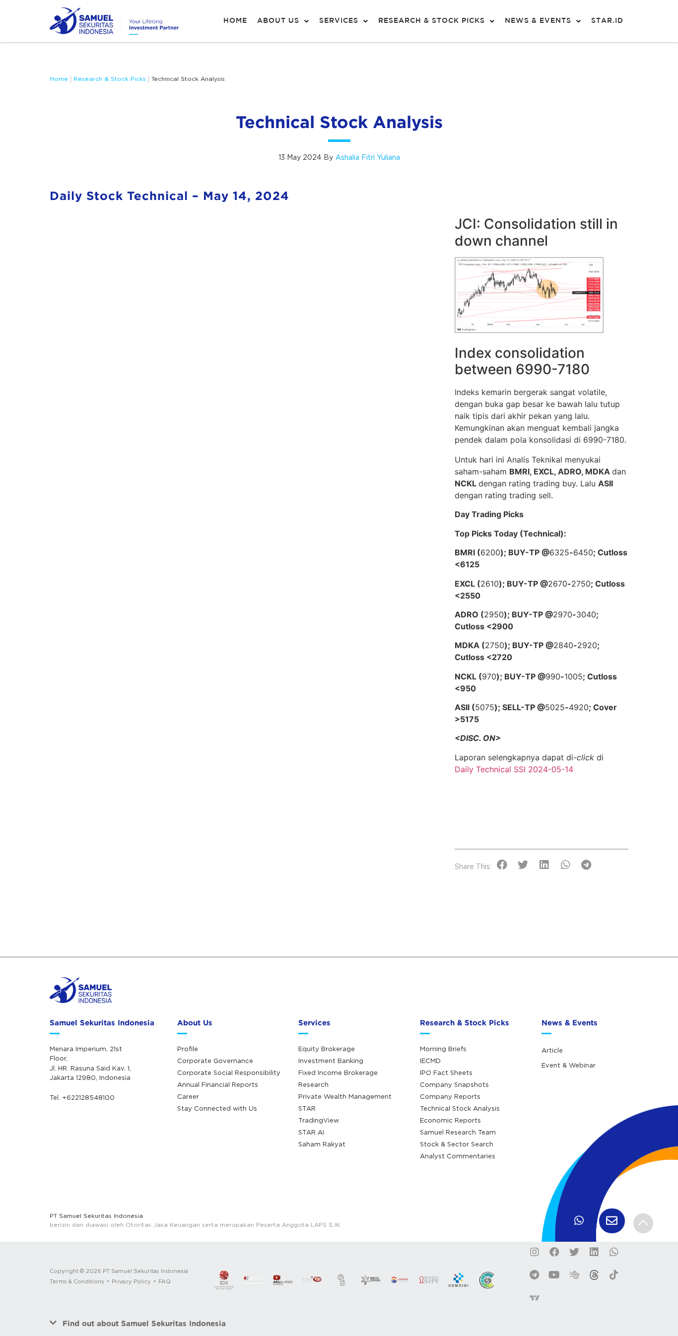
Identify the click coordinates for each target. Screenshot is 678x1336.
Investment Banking (330, 1060)
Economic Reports (450, 1120)
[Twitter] (574, 1252)
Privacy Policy (131, 1281)
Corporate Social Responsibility (228, 1072)
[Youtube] (554, 1275)
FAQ (164, 1281)
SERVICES (338, 21)
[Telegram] (535, 1275)
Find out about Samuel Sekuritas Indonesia (144, 1323)
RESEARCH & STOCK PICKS (431, 21)
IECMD (430, 1060)
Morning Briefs (443, 1048)
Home (59, 78)
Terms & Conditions (77, 1281)
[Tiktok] (614, 1275)
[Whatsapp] (614, 1252)
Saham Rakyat (321, 1143)
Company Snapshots (454, 1084)
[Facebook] (554, 1252)
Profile (187, 1048)
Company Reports (450, 1096)
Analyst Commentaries (457, 1155)
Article (552, 1050)
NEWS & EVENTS (538, 21)
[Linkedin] (594, 1252)
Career (188, 1096)
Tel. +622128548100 (82, 1097)
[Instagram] (535, 1252)
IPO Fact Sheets (446, 1072)
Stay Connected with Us (217, 1108)
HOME (235, 21)
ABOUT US (278, 21)
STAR (307, 1108)
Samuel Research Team (458, 1132)
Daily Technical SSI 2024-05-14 (514, 769)
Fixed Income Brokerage (338, 1072)
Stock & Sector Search (456, 1143)
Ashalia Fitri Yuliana (368, 157)
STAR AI (311, 1132)
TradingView (318, 1120)
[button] (502, 865)
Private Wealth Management (345, 1096)
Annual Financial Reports (217, 1084)
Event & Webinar (569, 1065)
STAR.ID (607, 21)
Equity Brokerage (326, 1048)
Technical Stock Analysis (188, 78)
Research (313, 1084)
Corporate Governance (215, 1060)
